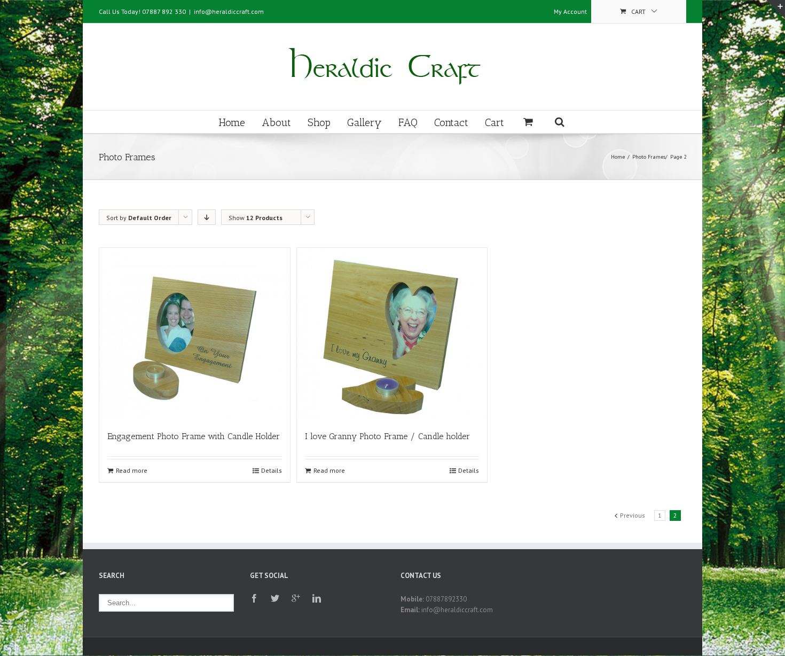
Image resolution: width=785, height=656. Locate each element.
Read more (131, 470)
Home (231, 122)
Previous (632, 515)
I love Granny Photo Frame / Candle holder (387, 436)
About (276, 122)
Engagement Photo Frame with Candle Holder (193, 436)
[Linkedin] (316, 598)
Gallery (364, 122)
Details (271, 470)
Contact (451, 122)
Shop (319, 122)
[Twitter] (275, 598)
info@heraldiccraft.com (229, 11)
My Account (570, 11)
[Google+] (296, 598)
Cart (494, 122)
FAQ (408, 122)
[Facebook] (254, 598)
